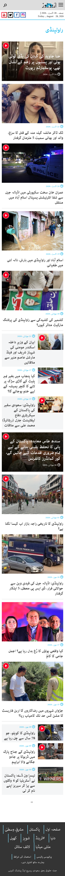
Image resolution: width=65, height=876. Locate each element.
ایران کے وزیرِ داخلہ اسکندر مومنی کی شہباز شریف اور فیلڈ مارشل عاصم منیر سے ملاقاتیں (20, 352)
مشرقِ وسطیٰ (14, 829)
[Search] (5, 5)
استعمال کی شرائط (22, 857)
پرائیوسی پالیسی (44, 857)
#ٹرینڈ (40, 838)
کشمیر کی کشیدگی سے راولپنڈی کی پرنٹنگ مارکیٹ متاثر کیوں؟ (33, 322)
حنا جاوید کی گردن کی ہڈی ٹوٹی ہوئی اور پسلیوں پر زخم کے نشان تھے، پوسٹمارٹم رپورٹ (34, 62)
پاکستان (34, 829)
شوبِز (26, 838)
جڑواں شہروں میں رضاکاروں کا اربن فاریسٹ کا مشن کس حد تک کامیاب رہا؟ (32, 713)
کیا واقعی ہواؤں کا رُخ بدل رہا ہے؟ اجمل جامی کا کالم (35, 653)
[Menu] (60, 5)
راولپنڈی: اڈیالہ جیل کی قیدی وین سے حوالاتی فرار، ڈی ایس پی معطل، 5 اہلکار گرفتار (36, 588)
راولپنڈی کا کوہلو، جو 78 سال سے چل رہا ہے (19, 735)
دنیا (53, 838)
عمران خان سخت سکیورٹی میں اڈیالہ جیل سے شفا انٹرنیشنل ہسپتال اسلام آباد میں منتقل (34, 197)
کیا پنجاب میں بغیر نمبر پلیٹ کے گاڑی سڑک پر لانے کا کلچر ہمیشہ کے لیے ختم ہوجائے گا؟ (19, 383)
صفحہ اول (53, 829)
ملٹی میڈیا (43, 847)
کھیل (13, 838)
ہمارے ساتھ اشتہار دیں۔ (32, 862)
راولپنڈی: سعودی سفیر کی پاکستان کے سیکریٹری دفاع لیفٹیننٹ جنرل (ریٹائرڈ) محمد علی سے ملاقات (18, 415)
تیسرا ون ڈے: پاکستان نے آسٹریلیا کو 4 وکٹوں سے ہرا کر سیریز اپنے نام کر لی (19, 783)
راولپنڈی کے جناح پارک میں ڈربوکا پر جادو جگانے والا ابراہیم (19, 757)
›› (32, 802)
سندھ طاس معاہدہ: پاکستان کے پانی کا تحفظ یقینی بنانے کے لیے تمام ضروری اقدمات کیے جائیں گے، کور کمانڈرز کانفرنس (33, 450)
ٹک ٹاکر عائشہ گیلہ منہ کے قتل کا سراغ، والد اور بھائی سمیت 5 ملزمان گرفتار (35, 135)
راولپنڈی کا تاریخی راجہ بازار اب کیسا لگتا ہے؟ (34, 526)
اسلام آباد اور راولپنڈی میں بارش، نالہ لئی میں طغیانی (35, 262)
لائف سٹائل (22, 847)
